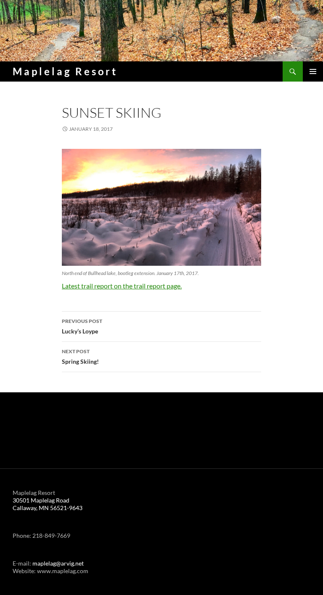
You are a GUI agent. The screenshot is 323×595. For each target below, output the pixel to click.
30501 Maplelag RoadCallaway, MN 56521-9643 (47, 504)
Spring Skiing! (80, 356)
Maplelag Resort (65, 71)
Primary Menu (313, 71)
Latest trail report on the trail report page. (122, 286)
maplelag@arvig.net (58, 563)
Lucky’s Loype (82, 326)
